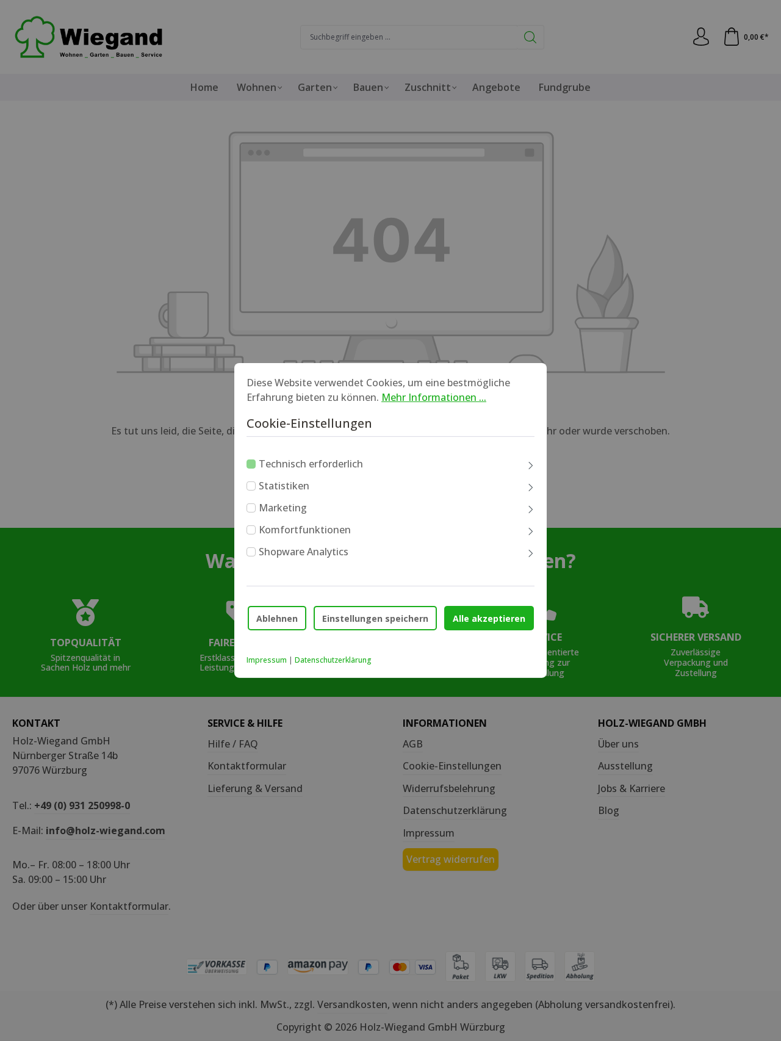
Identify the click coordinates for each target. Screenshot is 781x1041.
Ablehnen (277, 618)
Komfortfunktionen (305, 529)
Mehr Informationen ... (433, 397)
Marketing (283, 507)
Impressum (267, 660)
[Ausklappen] (530, 466)
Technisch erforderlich (311, 463)
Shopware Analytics (303, 551)
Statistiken (284, 485)
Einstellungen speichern (375, 618)
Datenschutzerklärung (333, 660)
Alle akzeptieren (489, 618)
